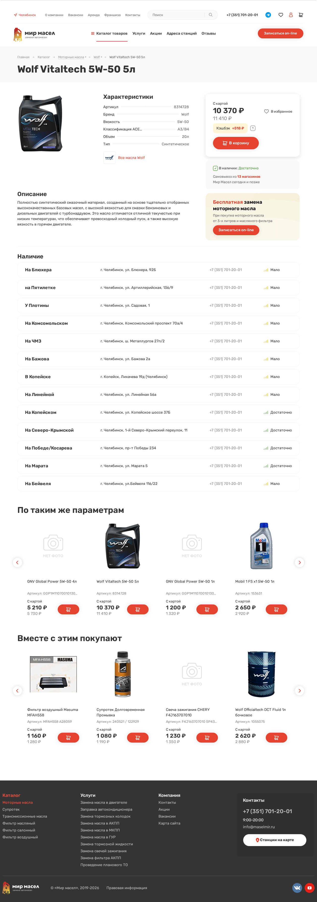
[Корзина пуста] (301, 15)
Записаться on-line (280, 33)
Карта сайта (169, 823)
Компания (169, 795)
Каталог (11, 795)
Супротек (11, 809)
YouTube (310, 888)
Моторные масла (17, 802)
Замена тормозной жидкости (106, 844)
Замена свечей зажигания (103, 851)
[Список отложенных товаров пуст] (281, 15)
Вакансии (167, 816)
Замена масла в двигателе (103, 802)
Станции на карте (276, 840)
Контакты (167, 802)
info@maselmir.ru (259, 827)
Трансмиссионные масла (24, 816)
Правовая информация (126, 888)
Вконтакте (297, 888)
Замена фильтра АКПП (100, 858)
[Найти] (210, 15)
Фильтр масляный (18, 823)
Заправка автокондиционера (106, 809)
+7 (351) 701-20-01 (242, 15)
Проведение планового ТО (104, 865)
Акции (164, 809)
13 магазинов (248, 177)
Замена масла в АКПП (99, 823)
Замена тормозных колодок (105, 816)
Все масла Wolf (131, 157)
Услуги (87, 795)
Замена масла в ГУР (98, 837)
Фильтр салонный (18, 830)
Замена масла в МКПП (100, 830)
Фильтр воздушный (20, 837)
